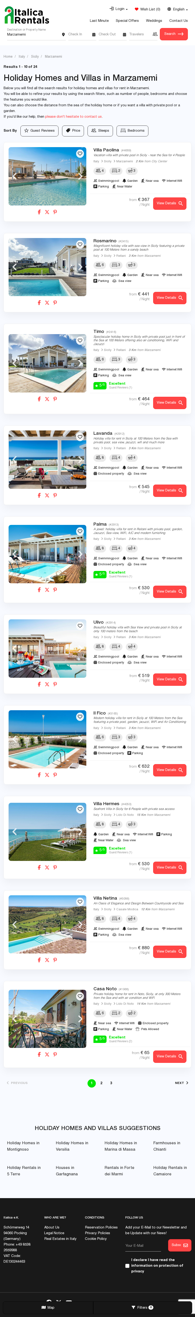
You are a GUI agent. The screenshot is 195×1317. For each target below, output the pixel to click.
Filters (143, 1308)
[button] (118, 9)
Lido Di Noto (125, 815)
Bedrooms (135, 131)
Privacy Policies (97, 1233)
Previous (14, 176)
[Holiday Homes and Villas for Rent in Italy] (27, 14)
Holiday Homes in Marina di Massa (121, 1146)
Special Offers (127, 21)
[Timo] (47, 363)
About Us (51, 1227)
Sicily (108, 161)
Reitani (121, 256)
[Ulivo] (47, 648)
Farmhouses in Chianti (166, 1146)
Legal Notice (54, 1233)
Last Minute (99, 21)
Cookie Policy (96, 1239)
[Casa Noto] (47, 1019)
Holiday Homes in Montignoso (23, 1146)
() (149, 9)
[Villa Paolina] (47, 176)
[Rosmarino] (47, 267)
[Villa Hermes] (47, 832)
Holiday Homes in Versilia (72, 1146)
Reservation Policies (101, 1227)
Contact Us (178, 21)
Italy (96, 161)
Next (80, 176)
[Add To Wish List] (80, 153)
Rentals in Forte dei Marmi (119, 1171)
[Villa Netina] (47, 924)
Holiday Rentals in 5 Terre (24, 1171)
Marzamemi (124, 161)
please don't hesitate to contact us (73, 117)
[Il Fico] (47, 739)
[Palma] (47, 554)
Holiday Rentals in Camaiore (170, 1171)
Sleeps (102, 131)
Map (50, 1308)
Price (75, 131)
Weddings (154, 21)
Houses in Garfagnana (67, 1171)
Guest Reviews (42, 131)
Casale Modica (127, 909)
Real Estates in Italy (60, 1239)
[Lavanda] (47, 459)
